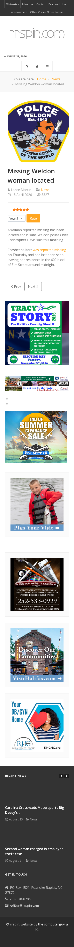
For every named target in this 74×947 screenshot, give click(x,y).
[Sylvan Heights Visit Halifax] (37, 388)
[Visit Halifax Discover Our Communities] (37, 654)
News (45, 189)
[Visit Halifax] (37, 378)
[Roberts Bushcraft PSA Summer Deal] (36, 436)
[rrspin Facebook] (26, 939)
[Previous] (61, 776)
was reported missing (49, 250)
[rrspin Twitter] (48, 939)
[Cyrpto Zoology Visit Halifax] (37, 383)
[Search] (26, 66)
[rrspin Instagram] (40, 939)
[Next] (66, 776)
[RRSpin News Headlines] (37, 33)
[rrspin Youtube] (33, 939)
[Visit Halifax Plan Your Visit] (37, 504)
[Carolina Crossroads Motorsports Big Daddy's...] (37, 794)
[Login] (37, 66)
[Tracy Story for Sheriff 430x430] (37, 333)
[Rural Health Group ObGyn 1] (37, 725)
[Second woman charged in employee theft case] (37, 835)
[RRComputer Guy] (37, 584)
